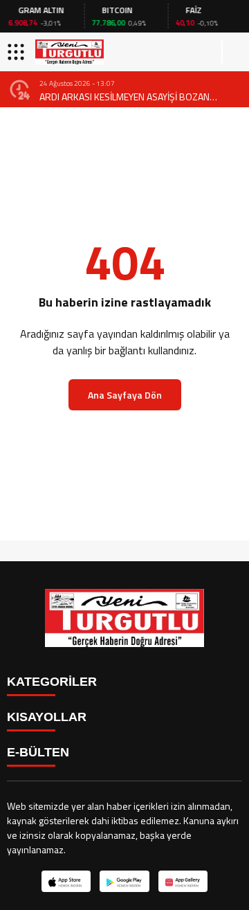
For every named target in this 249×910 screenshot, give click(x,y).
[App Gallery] (183, 882)
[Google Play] (124, 882)
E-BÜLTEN (38, 752)
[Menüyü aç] (17, 51)
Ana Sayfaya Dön (125, 395)
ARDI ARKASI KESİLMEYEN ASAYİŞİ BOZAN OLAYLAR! (124, 96)
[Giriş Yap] (232, 52)
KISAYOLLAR (46, 717)
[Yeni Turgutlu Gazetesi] (69, 51)
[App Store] (66, 882)
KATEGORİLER (52, 682)
